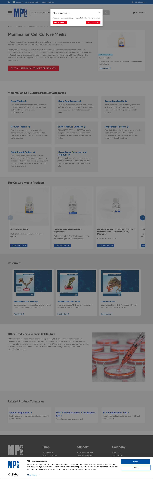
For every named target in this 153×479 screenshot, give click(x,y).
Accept (135, 462)
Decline (135, 468)
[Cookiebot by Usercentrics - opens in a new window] (13, 475)
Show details (32, 475)
